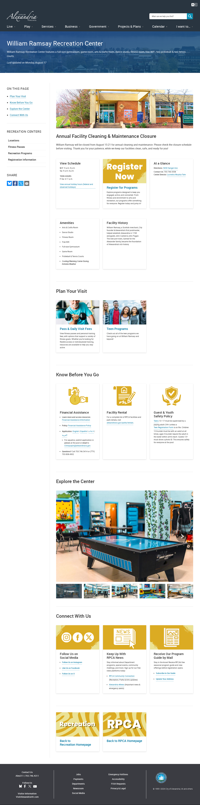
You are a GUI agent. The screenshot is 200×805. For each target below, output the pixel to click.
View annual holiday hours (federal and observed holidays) (76, 185)
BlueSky (20, 786)
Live (10, 26)
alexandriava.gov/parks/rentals (120, 422)
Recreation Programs (20, 153)
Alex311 (20, 775)
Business (71, 26)
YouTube (35, 786)
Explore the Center (20, 108)
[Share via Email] (26, 183)
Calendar (158, 26)
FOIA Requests (118, 783)
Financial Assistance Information (76, 420)
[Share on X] (20, 183)
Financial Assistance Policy (79, 425)
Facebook (25, 786)
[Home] (22, 16)
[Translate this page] (194, 4)
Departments (78, 783)
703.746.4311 (32, 775)
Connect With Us (19, 115)
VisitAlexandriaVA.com (27, 796)
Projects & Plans (129, 26)
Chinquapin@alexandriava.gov (77, 445)
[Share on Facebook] (15, 183)
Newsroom (78, 788)
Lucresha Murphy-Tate (176, 174)
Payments (78, 779)
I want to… (183, 26)
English (76, 431)
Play (27, 26)
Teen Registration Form (163, 427)
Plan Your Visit (18, 96)
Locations (13, 140)
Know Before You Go (21, 102)
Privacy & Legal (118, 788)
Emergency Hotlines (118, 774)
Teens (156, 421)
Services (47, 26)
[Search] (190, 16)
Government (97, 26)
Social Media (78, 793)
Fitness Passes (16, 147)
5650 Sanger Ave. (170, 168)
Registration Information (22, 159)
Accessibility (118, 779)
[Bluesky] (9, 183)
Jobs (78, 774)
